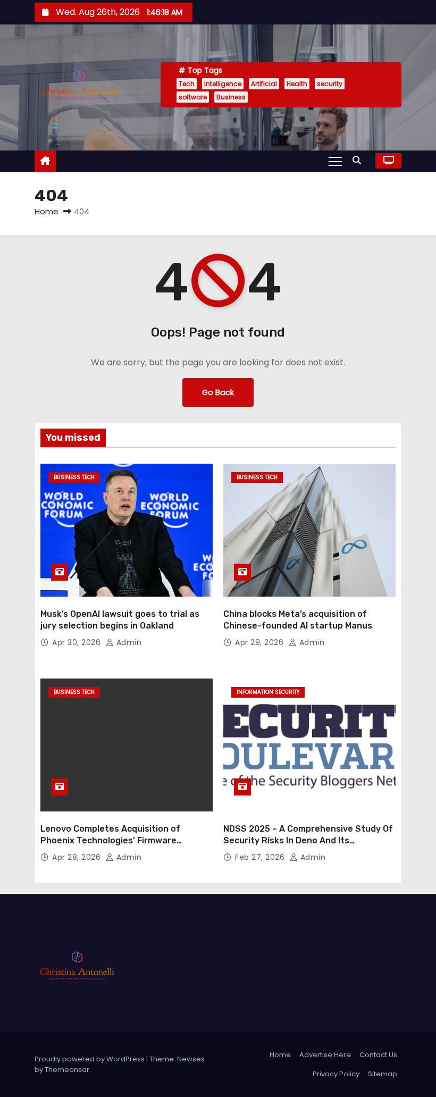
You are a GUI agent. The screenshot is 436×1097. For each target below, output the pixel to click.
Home (46, 211)
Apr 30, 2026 (77, 642)
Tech (187, 83)
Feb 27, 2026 (261, 857)
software (193, 97)
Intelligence (222, 83)
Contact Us (378, 1055)
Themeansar (67, 1070)
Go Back (218, 392)
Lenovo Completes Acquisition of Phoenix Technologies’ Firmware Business (110, 840)
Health (297, 83)
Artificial (264, 83)
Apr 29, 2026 (260, 642)
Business (231, 97)
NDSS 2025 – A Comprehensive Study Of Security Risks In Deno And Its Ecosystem (308, 840)
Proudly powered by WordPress (90, 1059)
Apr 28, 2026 (77, 857)
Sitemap (382, 1074)
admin (127, 642)
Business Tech (74, 477)
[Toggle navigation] (335, 161)
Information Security (268, 692)
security (329, 83)
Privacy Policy (336, 1074)
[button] (359, 160)
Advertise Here (325, 1055)
